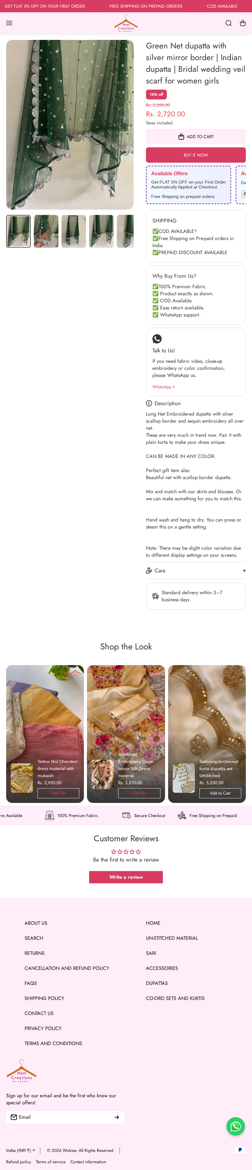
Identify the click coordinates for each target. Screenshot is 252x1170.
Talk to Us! (163, 350)
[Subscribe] (116, 1117)
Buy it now (196, 155)
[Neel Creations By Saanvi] (126, 23)
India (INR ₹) (18, 1150)
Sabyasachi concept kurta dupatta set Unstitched (218, 768)
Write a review (126, 877)
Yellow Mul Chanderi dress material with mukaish (57, 768)
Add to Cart (220, 793)
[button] (243, 23)
